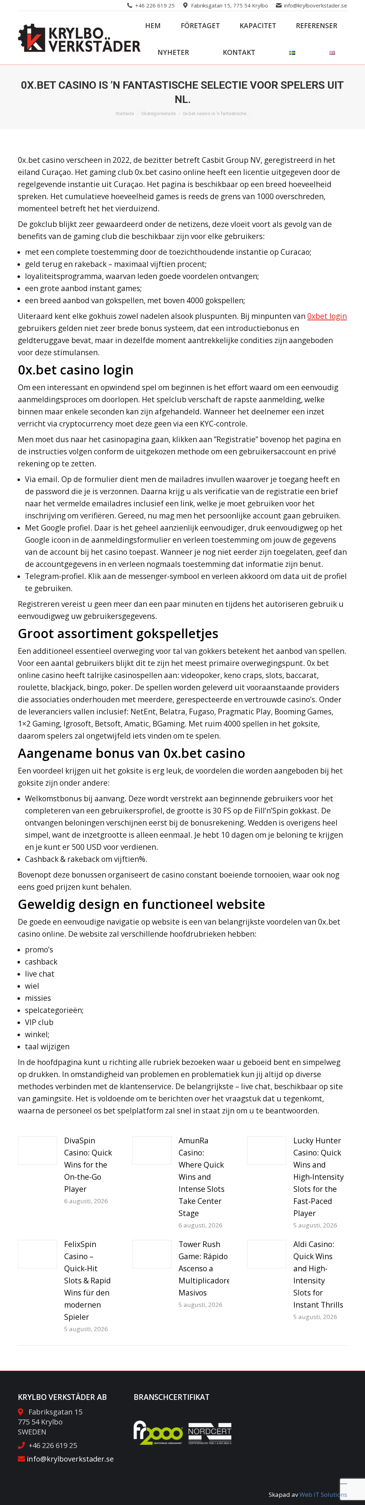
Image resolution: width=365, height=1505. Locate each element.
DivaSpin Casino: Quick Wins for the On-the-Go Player (88, 1165)
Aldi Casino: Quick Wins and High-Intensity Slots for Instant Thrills (318, 1274)
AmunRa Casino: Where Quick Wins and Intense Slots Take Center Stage (202, 1177)
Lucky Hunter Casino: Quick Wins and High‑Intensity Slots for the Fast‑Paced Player (318, 1177)
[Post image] (37, 1150)
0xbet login (327, 316)
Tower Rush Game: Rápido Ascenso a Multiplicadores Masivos (207, 1268)
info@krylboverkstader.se (315, 5)
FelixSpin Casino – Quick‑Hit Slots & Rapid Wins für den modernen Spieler (87, 1280)
